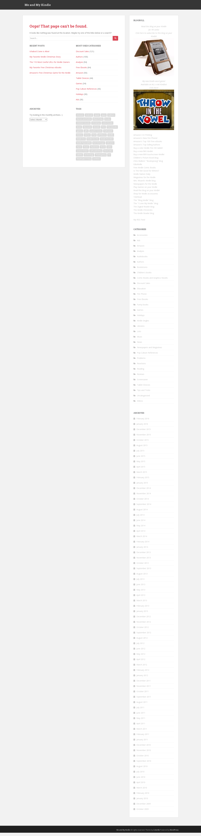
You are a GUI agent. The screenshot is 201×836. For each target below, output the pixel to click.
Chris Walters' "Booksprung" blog (148, 161)
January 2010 (142, 798)
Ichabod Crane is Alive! (39, 51)
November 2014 (143, 493)
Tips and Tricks (143, 390)
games (79, 131)
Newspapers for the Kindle (145, 184)
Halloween (108, 131)
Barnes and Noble (84, 119)
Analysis (79, 62)
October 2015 (142, 440)
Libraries (110, 143)
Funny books (142, 304)
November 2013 (143, 557)
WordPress (174, 830)
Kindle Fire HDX (107, 139)
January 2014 (142, 547)
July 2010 (140, 771)
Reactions (141, 363)
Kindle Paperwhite (84, 143)
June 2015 (140, 456)
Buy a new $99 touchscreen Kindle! (148, 154)
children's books (83, 123)
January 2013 (142, 611)
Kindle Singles (143, 320)
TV (109, 155)
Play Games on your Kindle (145, 187)
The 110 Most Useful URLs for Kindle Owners (50, 62)
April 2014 (140, 531)
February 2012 (142, 670)
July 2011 (140, 707)
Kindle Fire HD (92, 139)
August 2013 (142, 573)
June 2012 (140, 648)
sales (109, 147)
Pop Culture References (86, 89)
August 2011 (142, 702)
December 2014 (143, 488)
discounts (87, 127)
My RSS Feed (139, 219)
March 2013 (141, 600)
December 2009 (143, 803)
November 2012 (143, 622)
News (139, 342)
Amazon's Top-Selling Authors (146, 144)
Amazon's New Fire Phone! (145, 138)
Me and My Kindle (38, 5)
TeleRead (137, 197)
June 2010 (140, 777)
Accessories (142, 235)
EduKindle (137, 164)
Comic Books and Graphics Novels (152, 278)
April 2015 (140, 466)
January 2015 (142, 482)
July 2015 (140, 450)
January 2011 (142, 739)
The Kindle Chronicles (142, 210)
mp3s (79, 147)
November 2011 (143, 686)
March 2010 (141, 787)
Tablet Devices (82, 78)
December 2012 (143, 616)
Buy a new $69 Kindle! (143, 151)
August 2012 (142, 638)
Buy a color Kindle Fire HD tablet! (148, 148)
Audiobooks (142, 256)
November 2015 (143, 434)
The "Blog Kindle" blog (143, 200)
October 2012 (142, 627)
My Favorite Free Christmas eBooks (45, 67)
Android (89, 115)
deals (79, 127)
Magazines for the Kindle (144, 177)
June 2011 (140, 712)
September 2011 (143, 696)
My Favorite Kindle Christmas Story (45, 56)
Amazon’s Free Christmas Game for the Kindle (50, 72)
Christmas (96, 123)
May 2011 (140, 718)
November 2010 (143, 750)
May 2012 (140, 654)
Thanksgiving (101, 155)
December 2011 (143, 680)
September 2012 (143, 632)
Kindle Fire (81, 139)
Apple (97, 115)
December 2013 (143, 552)
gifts (86, 131)
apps (104, 115)
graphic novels (96, 131)
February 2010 (142, 793)
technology (89, 155)
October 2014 (142, 498)
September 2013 (143, 568)
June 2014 (140, 520)
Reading (140, 368)
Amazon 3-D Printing (142, 135)
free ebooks (112, 127)
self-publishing (96, 151)
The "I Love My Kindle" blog (145, 203)
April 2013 (140, 595)
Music (139, 336)
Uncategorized (143, 395)
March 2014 (141, 536)
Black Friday (98, 119)
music (86, 147)
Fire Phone (142, 294)
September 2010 (143, 761)
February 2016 (142, 418)
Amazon (79, 72)
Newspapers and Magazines (149, 347)
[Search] (115, 38)
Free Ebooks (81, 67)
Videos (140, 401)
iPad (94, 135)
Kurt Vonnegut (98, 143)
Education (141, 288)
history (79, 135)
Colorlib (156, 830)
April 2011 (140, 723)
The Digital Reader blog (143, 206)
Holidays (79, 94)
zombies (96, 159)
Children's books (144, 272)
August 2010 (142, 766)
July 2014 (140, 515)
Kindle (110, 135)
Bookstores (142, 267)
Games (79, 83)
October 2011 (142, 691)
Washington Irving (84, 159)
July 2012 (140, 643)
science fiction (82, 151)
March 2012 (141, 664)
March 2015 (141, 472)
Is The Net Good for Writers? (146, 170)
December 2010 (143, 745)
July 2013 (140, 579)
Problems (141, 358)
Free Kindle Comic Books (144, 167)
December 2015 (143, 429)
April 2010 (140, 782)
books (107, 119)
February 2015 (142, 477)
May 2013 (140, 589)
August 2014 (142, 509)
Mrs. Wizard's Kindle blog (144, 180)
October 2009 (142, 809)
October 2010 (142, 755)
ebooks (96, 127)
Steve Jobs (108, 151)
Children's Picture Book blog (145, 157)
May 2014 (140, 525)
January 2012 (142, 675)
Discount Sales (82, 51)
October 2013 (142, 563)
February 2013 (142, 605)
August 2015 (142, 445)
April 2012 (140, 659)
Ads (77, 99)
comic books (107, 123)
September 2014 (143, 504)
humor (87, 135)
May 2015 (140, 461)
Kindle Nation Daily (141, 174)
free (103, 127)
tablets (79, 155)
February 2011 (142, 734)
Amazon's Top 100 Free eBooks (147, 141)
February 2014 (142, 541)
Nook (103, 147)
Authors (79, 56)
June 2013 (140, 584)
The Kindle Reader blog (143, 213)
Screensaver (142, 379)
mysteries (94, 147)
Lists (139, 331)
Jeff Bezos (102, 135)
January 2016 (142, 424)
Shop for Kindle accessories (145, 193)
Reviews (140, 374)
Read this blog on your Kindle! (146, 190)
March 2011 (141, 729)
